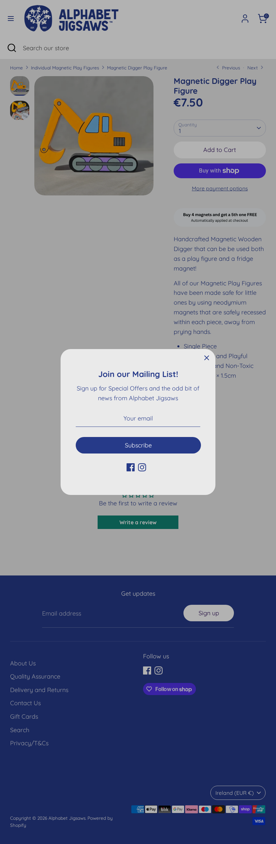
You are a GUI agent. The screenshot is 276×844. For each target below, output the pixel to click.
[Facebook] (131, 467)
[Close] (206, 357)
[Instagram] (142, 467)
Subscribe (138, 445)
